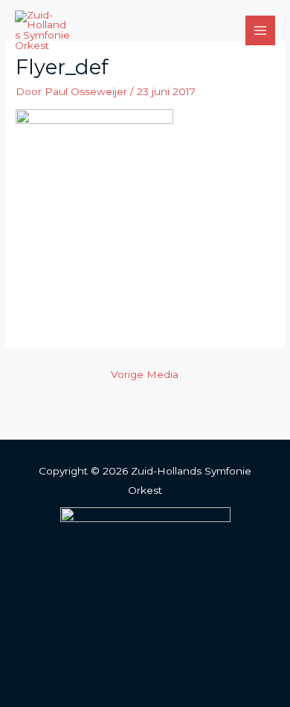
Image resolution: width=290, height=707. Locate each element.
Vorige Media (144, 374)
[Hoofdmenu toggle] (260, 31)
